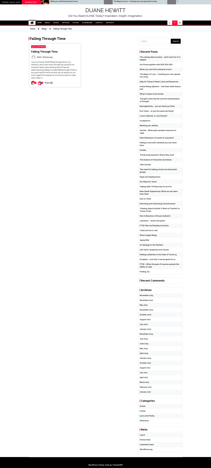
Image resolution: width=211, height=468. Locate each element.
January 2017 (145, 392)
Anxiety (143, 150)
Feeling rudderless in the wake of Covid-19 (158, 255)
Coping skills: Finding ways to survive (156, 187)
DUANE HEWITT (105, 10)
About (47, 22)
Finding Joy (145, 272)
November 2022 (146, 300)
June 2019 (144, 344)
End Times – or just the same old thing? (157, 111)
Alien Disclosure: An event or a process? (157, 138)
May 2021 (144, 305)
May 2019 (144, 348)
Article (142, 406)
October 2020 (145, 315)
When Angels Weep (148, 235)
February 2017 (146, 387)
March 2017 (144, 382)
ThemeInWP (117, 465)
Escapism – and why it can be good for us (157, 259)
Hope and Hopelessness (150, 177)
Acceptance (145, 121)
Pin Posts (110, 22)
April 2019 (144, 353)
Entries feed (145, 440)
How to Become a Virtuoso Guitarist (155, 216)
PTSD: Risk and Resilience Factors (154, 226)
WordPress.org (146, 449)
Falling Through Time (44, 51)
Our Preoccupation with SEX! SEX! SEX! (156, 65)
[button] (169, 23)
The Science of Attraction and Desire (156, 160)
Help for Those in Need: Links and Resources (159, 82)
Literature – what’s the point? (152, 221)
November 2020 (146, 310)
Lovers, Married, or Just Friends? (153, 116)
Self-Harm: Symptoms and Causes (154, 250)
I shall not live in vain (149, 230)
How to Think (145, 199)
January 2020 (145, 329)
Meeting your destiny (149, 126)
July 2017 (144, 373)
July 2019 (144, 339)
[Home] (32, 23)
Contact (99, 22)
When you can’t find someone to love (44, 1)
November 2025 (146, 295)
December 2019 (146, 334)
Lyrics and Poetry (38, 47)
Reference (144, 421)
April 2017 (144, 377)
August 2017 (145, 368)
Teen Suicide (145, 165)
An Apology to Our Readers (151, 245)
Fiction (76, 22)
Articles (65, 22)
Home (39, 22)
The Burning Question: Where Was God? (157, 155)
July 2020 (144, 324)
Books (56, 22)
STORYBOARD (87, 22)
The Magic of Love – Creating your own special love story (115, 1)
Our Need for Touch (148, 182)
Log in (142, 435)
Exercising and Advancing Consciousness (157, 204)
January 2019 (145, 358)
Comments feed (147, 445)
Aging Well (144, 240)
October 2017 (145, 363)
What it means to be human (152, 94)
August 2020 (145, 319)
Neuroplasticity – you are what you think (157, 106)
